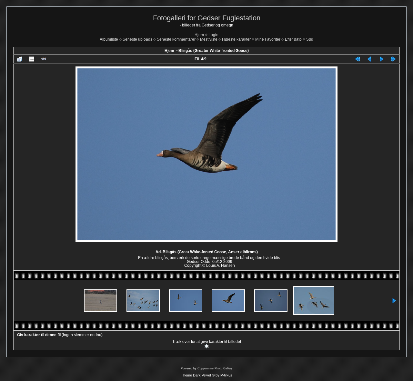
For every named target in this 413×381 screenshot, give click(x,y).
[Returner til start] (357, 59)
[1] (207, 346)
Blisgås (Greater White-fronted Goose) (213, 50)
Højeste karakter (236, 39)
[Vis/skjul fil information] (31, 59)
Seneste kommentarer (176, 39)
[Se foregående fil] (369, 59)
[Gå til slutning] (393, 59)
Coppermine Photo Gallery (215, 368)
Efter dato (293, 39)
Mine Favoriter (267, 39)
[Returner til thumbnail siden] (19, 59)
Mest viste (208, 39)
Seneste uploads (137, 39)
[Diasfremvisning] (43, 59)
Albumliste (109, 39)
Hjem (199, 35)
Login (213, 35)
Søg (309, 39)
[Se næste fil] (381, 59)
